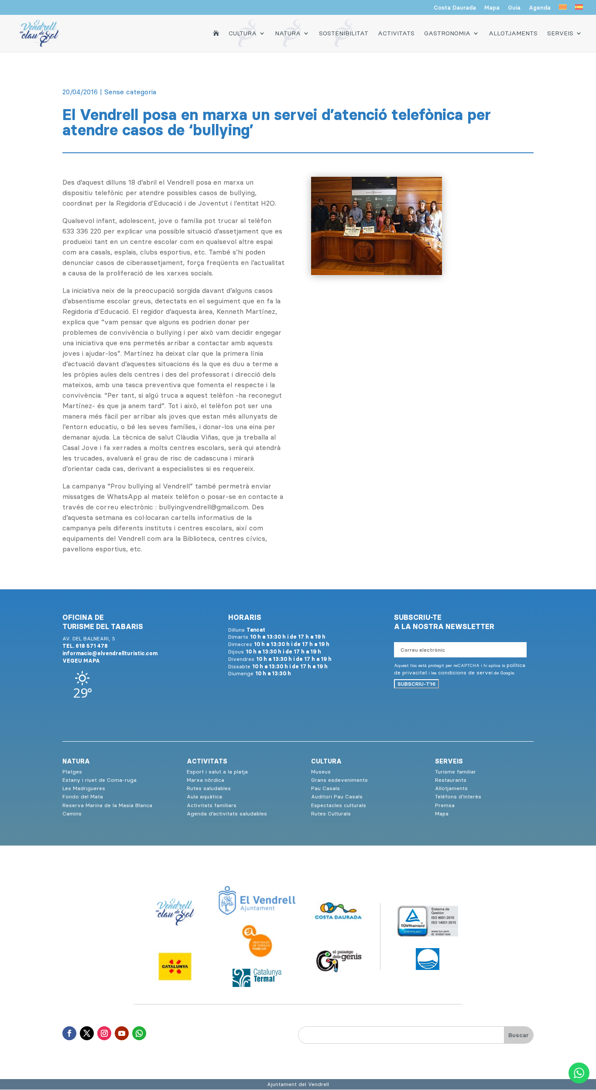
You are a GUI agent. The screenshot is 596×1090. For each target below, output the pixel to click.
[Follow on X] (87, 1033)
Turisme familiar (455, 771)
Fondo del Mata (82, 796)
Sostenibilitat (343, 33)
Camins (72, 813)
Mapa (492, 8)
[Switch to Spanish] (579, 9)
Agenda (540, 8)
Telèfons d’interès (458, 796)
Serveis (560, 33)
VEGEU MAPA (81, 660)
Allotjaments (513, 33)
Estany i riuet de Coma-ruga (99, 780)
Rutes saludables (209, 788)
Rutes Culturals (331, 813)
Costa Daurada (455, 8)
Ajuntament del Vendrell (298, 1084)
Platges (72, 771)
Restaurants (450, 780)
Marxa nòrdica (205, 780)
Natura (288, 33)
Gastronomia (447, 33)
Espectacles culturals (338, 805)
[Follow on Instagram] (104, 1033)
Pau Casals (325, 788)
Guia (514, 8)
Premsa (445, 805)
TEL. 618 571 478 (85, 646)
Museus (321, 771)
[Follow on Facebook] (69, 1033)
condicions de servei (465, 672)
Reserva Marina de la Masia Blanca (107, 805)
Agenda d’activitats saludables (227, 813)
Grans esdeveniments (339, 780)
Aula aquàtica (204, 796)
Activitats (396, 33)
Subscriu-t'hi (416, 684)
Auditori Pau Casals (337, 796)
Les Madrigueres (83, 788)
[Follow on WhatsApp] (139, 1033)
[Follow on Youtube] (122, 1033)
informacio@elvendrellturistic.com (110, 653)
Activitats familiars (211, 805)
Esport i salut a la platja (217, 771)
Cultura (243, 33)
